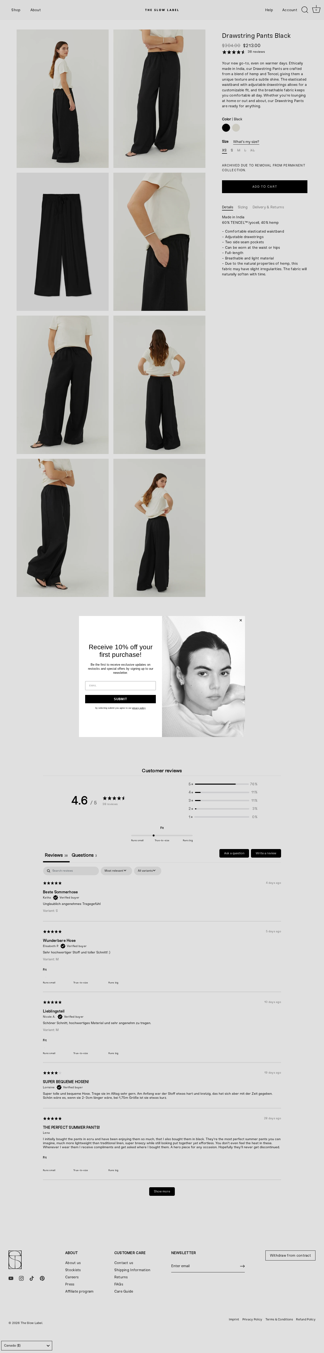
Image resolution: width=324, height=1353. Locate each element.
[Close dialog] (240, 620)
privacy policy (139, 708)
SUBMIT (120, 699)
